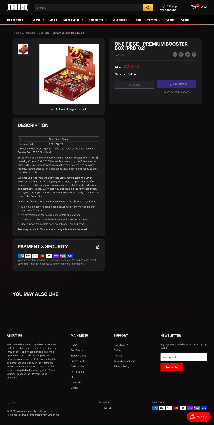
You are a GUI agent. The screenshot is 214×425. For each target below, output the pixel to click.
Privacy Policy (121, 366)
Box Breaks (77, 350)
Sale (138, 19)
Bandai (119, 54)
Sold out (134, 84)
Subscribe (172, 367)
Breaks (54, 19)
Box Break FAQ (122, 344)
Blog (73, 377)
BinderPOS (54, 414)
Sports (36, 19)
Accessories (96, 19)
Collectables (120, 19)
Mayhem (152, 19)
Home (16, 32)
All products (28, 32)
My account (168, 10)
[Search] (148, 7)
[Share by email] (194, 54)
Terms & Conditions (124, 360)
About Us (76, 382)
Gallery (185, 19)
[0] (193, 7)
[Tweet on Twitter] (187, 54)
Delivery (118, 350)
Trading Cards (15, 19)
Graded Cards (71, 19)
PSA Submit (77, 371)
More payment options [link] (176, 92)
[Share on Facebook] (175, 54)
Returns (118, 355)
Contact (170, 19)
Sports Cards (78, 360)
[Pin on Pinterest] (181, 54)
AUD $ (11, 403)
